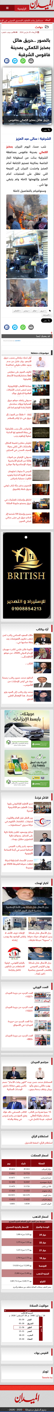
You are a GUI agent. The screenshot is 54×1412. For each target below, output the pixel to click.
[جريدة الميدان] (27, 576)
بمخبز (9, 146)
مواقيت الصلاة (39, 1305)
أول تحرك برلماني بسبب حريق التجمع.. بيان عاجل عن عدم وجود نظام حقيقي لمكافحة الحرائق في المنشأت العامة (17, 361)
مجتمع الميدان (39, 1061)
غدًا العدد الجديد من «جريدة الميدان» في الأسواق (20, 1023)
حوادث (39, 26)
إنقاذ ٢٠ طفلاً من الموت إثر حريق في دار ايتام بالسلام (18, 416)
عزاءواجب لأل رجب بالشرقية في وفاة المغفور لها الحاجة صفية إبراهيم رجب (18, 432)
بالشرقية (46, 315)
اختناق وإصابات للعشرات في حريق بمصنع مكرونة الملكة (17, 501)
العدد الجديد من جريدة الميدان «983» (19, 1037)
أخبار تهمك (41, 882)
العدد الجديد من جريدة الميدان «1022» (19, 1008)
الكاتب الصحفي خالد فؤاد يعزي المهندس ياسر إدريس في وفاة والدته (14, 1115)
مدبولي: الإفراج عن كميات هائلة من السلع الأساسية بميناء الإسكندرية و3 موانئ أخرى (18, 461)
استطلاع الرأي (39, 1135)
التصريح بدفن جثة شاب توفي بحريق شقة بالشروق (17, 487)
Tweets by (47, 1377)
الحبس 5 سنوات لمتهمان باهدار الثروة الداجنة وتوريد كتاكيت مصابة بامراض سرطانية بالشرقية (19, 475)
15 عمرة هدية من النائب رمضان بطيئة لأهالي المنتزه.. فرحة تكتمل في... (40, 1115)
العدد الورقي (40, 986)
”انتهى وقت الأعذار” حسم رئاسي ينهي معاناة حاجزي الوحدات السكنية (14, 1085)
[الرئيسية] (22, 8)
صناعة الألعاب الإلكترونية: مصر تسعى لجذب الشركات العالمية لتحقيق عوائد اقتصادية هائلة (19, 390)
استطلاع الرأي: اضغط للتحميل (38, 1142)
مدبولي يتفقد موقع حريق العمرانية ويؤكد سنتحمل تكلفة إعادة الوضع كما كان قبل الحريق (19, 404)
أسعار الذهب (40, 1216)
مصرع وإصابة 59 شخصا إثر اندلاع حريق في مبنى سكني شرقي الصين (18, 517)
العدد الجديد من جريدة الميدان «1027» (19, 994)
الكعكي (43, 151)
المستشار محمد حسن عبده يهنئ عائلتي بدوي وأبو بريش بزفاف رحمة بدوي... (39, 1085)
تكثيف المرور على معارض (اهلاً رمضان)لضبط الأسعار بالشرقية (19, 375)
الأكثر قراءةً (41, 797)
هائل (34, 311)
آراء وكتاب (42, 628)
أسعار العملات (39, 1154)
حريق (42, 311)
